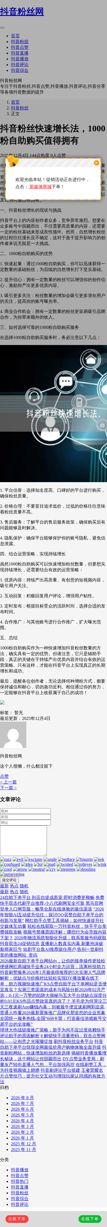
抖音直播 (20, 1187)
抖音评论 (20, 1204)
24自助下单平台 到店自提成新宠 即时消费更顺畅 (47, 897)
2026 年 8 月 (22, 1097)
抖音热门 (20, 1181)
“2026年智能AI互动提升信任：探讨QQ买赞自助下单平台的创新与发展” (52, 915)
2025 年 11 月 (23, 1149)
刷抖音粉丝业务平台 (73, 1041)
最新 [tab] (4, 886)
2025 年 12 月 (23, 1143)
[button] (4, 776)
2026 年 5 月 (22, 1115)
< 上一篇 (8, 782)
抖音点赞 (20, 1175)
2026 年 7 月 (22, 1103)
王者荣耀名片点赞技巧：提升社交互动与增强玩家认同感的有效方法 (52, 1076)
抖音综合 (20, 1198)
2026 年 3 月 (22, 1126)
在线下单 (17, 1219)
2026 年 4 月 (22, 1120)
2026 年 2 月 (22, 1132)
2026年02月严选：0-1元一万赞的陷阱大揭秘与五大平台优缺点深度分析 (53, 995)
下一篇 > (8, 787)
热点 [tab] (14, 886)
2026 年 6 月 (22, 1109)
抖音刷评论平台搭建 (60, 1070)
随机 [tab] (24, 886)
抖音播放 (20, 1169)
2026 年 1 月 (22, 1138)
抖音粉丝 (20, 1193)
